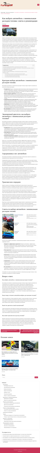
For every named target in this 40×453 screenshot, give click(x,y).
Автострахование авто (8, 419)
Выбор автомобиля (7, 389)
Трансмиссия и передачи (7, 70)
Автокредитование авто (8, 385)
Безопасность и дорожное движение (10, 397)
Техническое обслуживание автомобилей (12, 406)
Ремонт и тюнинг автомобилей (10, 395)
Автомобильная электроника (9, 387)
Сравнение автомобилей (7, 412)
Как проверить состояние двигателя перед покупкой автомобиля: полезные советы (10, 353)
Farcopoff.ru (20, 451)
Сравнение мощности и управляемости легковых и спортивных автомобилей (17, 439)
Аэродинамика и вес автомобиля (9, 69)
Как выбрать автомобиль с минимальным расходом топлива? (15, 73)
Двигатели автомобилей (8, 404)
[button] (33, 65)
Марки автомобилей (8, 390)
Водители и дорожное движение (10, 400)
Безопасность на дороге (8, 398)
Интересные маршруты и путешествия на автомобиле (14, 415)
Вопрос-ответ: (5, 72)
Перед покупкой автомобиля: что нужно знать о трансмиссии (29, 354)
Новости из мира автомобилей (10, 410)
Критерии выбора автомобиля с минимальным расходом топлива (15, 66)
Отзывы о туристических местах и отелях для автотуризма (15, 416)
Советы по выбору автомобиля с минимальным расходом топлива (15, 71)
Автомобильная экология (9, 424)
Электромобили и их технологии (10, 427)
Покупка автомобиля (10, 12)
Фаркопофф (3, 12)
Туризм (4, 414)
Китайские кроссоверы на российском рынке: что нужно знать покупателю (17, 434)
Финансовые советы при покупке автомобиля (12, 421)
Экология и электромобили (9, 425)
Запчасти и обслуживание (8, 401)
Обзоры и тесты (7, 392)
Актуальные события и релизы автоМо (11, 409)
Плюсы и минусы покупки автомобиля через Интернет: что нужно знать (10, 369)
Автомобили (5, 384)
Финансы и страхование (7, 418)
